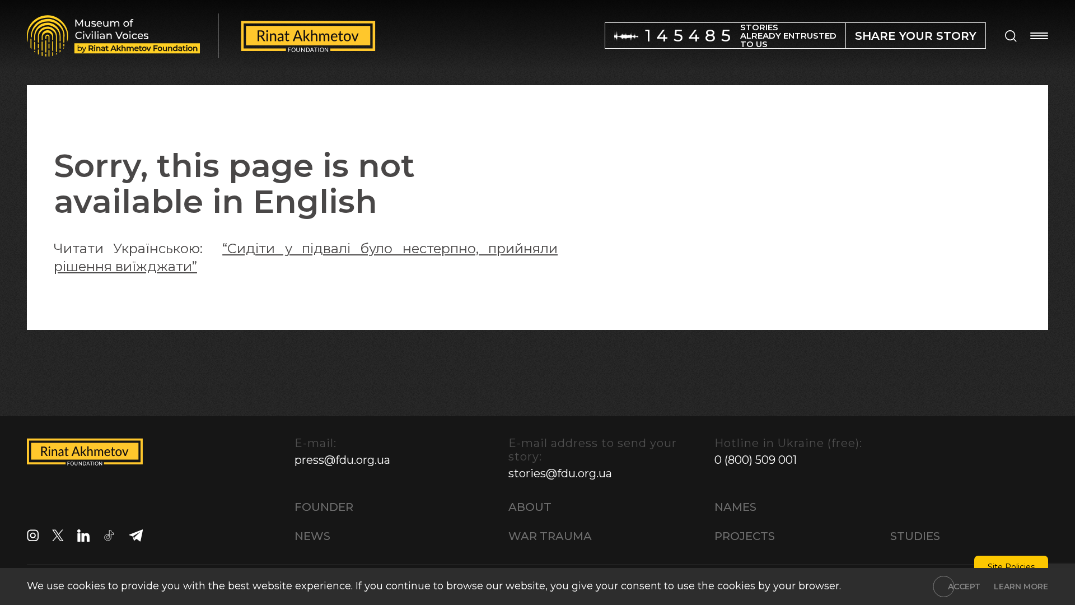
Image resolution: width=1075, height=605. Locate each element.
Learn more (1021, 586)
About (529, 507)
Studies (915, 536)
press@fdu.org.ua (342, 460)
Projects (744, 536)
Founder (324, 507)
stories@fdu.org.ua (560, 473)
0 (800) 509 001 (755, 460)
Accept (964, 586)
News (312, 536)
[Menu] (1039, 35)
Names (735, 507)
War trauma (550, 536)
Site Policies (1011, 567)
